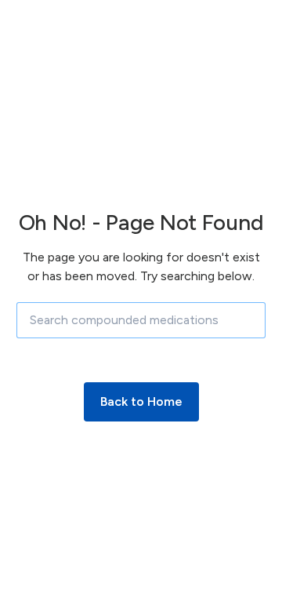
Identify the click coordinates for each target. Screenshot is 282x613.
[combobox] (141, 320)
